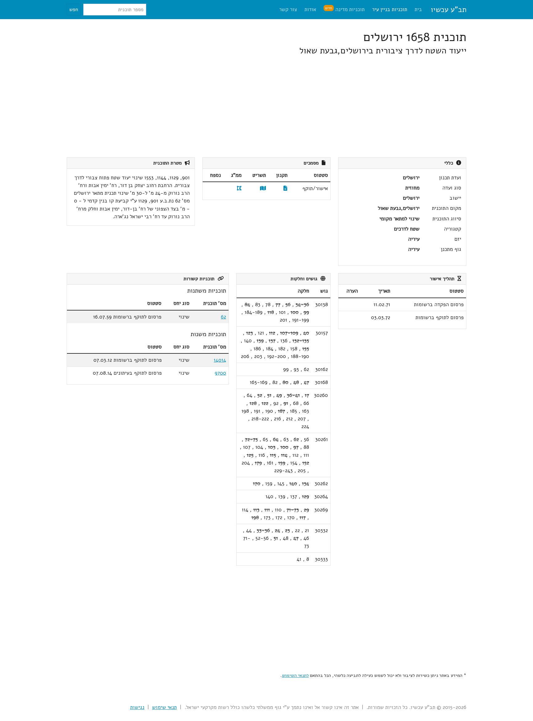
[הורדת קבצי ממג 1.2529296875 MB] (239, 188)
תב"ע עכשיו (448, 10)
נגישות (137, 707)
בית (418, 9)
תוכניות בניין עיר (389, 9)
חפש (73, 9)
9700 (220, 373)
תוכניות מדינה (345, 9)
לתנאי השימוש (295, 675)
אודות (310, 9)
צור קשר (288, 9)
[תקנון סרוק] (285, 188)
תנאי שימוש (164, 707)
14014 (220, 360)
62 (223, 316)
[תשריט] (263, 188)
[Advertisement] (281, 107)
